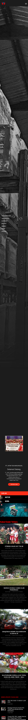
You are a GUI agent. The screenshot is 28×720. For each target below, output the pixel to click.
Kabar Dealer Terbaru (17, 548)
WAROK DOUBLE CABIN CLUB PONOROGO (14, 589)
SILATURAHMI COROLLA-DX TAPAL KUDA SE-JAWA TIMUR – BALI (14, 676)
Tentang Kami (14, 484)
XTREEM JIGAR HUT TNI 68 (14, 546)
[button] (14, 497)
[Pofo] (2, 3)
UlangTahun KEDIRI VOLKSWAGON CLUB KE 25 (14, 632)
